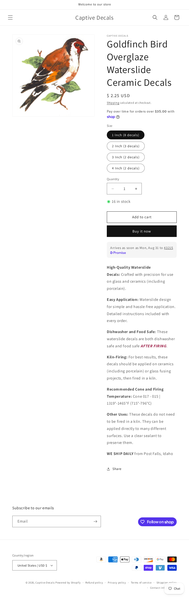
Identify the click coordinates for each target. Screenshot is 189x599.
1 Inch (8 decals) (125, 135)
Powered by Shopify (68, 582)
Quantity (113, 179)
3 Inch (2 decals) (126, 157)
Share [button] (117, 469)
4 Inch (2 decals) (126, 168)
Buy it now (141, 231)
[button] (10, 17)
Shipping (113, 102)
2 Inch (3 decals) (126, 146)
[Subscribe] (95, 521)
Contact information (163, 587)
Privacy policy (117, 582)
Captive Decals (45, 582)
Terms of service (141, 582)
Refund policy (94, 582)
